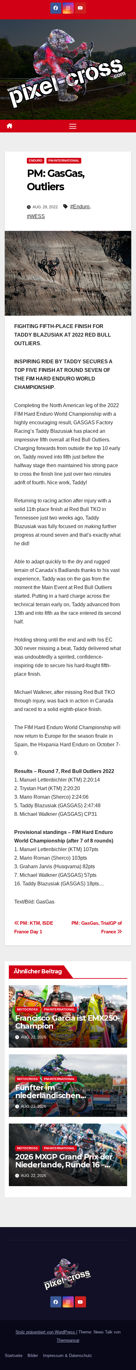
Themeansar (68, 1340)
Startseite (13, 1355)
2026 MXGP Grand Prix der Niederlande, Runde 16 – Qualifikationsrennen (64, 1164)
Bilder (33, 1355)
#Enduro (80, 206)
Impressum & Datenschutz (67, 1355)
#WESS (36, 216)
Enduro (35, 160)
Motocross (27, 1009)
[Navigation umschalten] (73, 126)
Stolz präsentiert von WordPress (45, 1332)
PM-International (63, 160)
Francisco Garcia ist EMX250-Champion (67, 1022)
